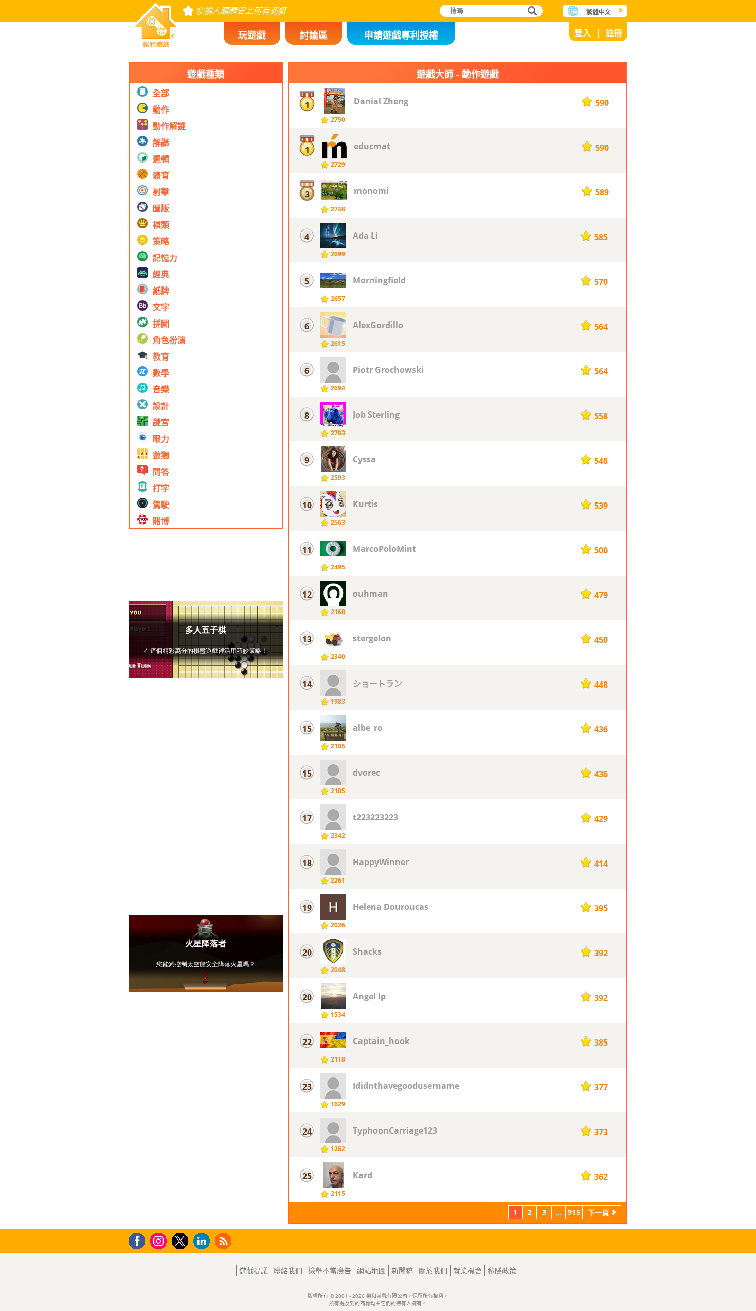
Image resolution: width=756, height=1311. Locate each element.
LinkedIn (203, 1241)
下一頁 (598, 1212)
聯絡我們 (288, 1271)
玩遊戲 (252, 35)
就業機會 (467, 1271)
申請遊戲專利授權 (401, 35)
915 (574, 1212)
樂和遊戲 (156, 22)
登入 (582, 33)
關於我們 (433, 1271)
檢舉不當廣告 (329, 1271)
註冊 (614, 33)
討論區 (314, 35)
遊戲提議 (253, 1271)
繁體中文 (598, 12)
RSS (224, 1240)
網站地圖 (371, 1271)
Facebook (139, 1239)
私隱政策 (502, 1271)
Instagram (160, 1240)
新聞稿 (402, 1271)
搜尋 (531, 12)
